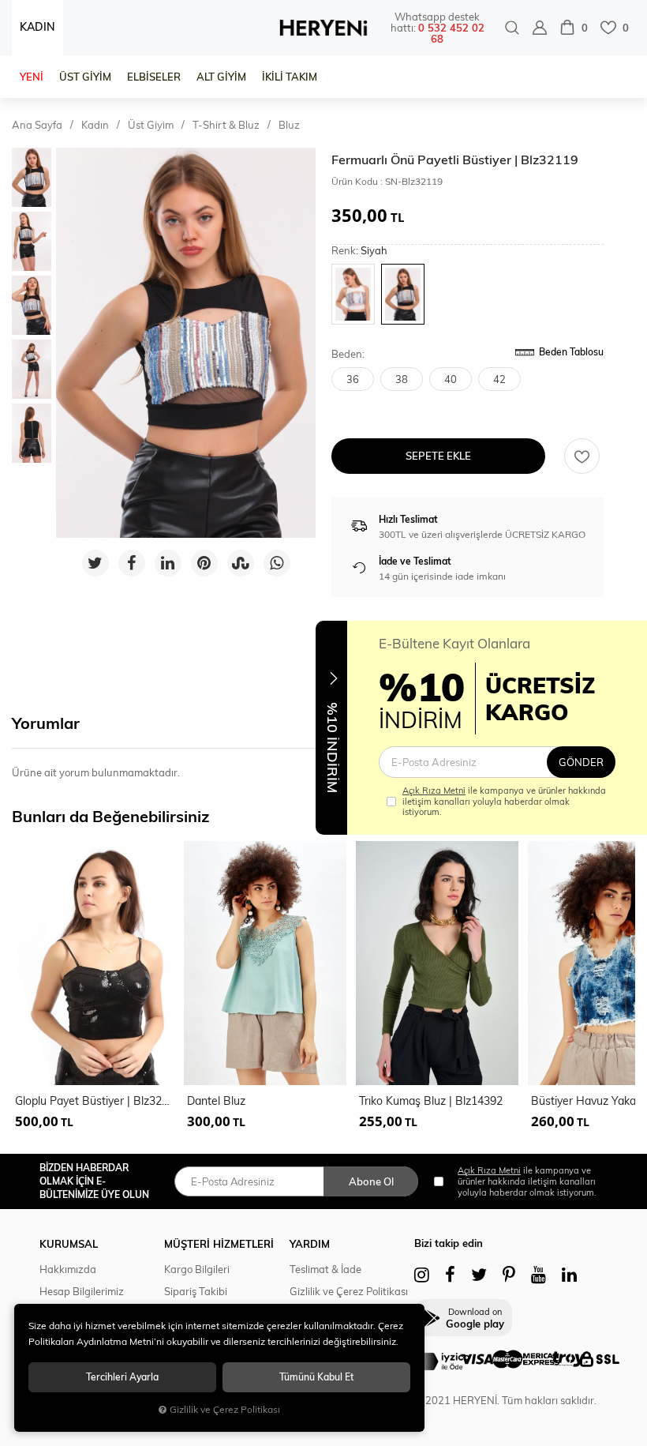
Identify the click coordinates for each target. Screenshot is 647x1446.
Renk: (359, 251)
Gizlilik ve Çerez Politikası (349, 1291)
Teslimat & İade (325, 1269)
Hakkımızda (67, 1269)
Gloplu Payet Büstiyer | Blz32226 (94, 1101)
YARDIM (310, 1244)
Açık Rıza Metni (434, 790)
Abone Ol (371, 1181)
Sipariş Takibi (195, 1291)
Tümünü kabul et (316, 1377)
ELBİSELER (154, 76)
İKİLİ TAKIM (289, 76)
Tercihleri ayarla (122, 1377)
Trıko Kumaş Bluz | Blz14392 (431, 1101)
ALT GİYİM (221, 76)
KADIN (37, 27)
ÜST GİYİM (85, 76)
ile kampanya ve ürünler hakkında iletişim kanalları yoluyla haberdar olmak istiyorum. (504, 801)
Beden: (348, 354)
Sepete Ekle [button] (438, 455)
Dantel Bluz (216, 1101)
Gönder (581, 762)
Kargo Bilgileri (197, 1269)
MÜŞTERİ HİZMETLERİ (219, 1244)
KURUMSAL (68, 1244)
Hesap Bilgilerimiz (81, 1291)
